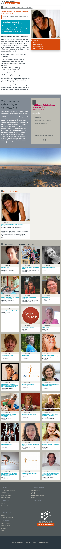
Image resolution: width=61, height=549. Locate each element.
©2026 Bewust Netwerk (17, 542)
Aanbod (5, 7)
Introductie (35, 40)
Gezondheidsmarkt (5, 497)
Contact (33, 497)
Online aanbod (28, 7)
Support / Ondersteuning (7, 517)
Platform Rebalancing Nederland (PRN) (43, 135)
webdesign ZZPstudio (44, 542)
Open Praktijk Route (6, 495)
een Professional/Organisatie (8, 490)
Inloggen (3, 515)
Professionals (12, 7)
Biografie (35, 42)
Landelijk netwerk (35, 493)
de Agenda (3, 492)
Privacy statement (5, 523)
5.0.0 (34, 542)
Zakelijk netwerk (35, 490)
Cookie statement (5, 525)
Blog (2, 506)
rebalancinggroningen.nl (40, 123)
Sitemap (3, 530)
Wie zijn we (34, 492)
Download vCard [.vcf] (40, 140)
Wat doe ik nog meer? (38, 46)
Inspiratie (3, 503)
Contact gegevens (37, 44)
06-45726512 (37, 117)
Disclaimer (3, 528)
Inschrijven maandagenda (37, 495)
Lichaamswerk (20, 7)
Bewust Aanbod (5, 493)
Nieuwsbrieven (4, 505)
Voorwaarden (4, 527)
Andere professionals (38, 48)
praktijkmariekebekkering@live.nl (42, 120)
